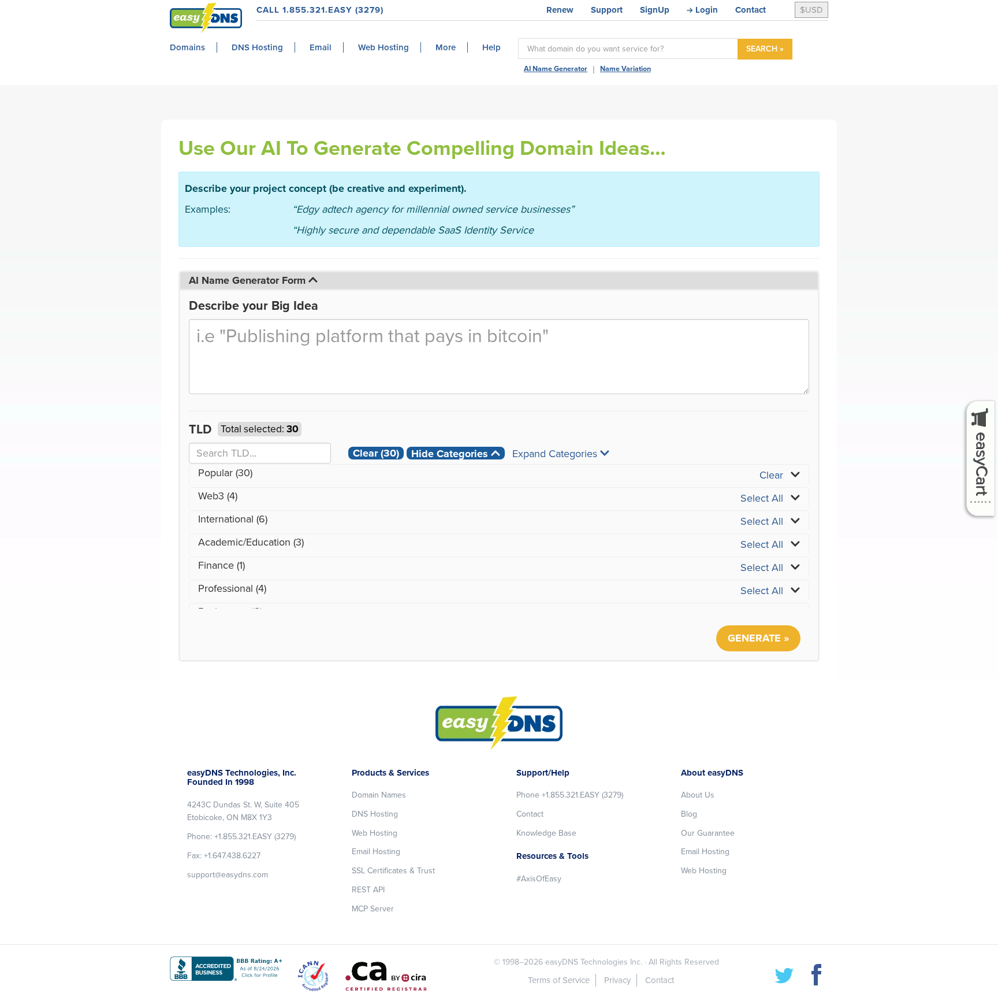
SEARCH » (765, 49)
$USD (811, 10)
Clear (376, 453)
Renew (560, 10)
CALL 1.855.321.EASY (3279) (319, 10)
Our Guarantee (708, 833)
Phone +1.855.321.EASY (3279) (569, 795)
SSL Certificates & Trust (393, 871)
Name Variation (625, 68)
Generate (754, 638)
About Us (697, 795)
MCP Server (373, 909)
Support (607, 10)
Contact (750, 10)
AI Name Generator (555, 68)
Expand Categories (556, 453)
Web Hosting (374, 833)
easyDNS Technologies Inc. (593, 962)
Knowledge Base (546, 833)
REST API (368, 890)
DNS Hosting (375, 814)
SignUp (654, 10)
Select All (761, 498)
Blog (689, 814)
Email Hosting (376, 852)
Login (706, 10)
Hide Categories (451, 453)
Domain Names (379, 795)
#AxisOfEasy (538, 879)
